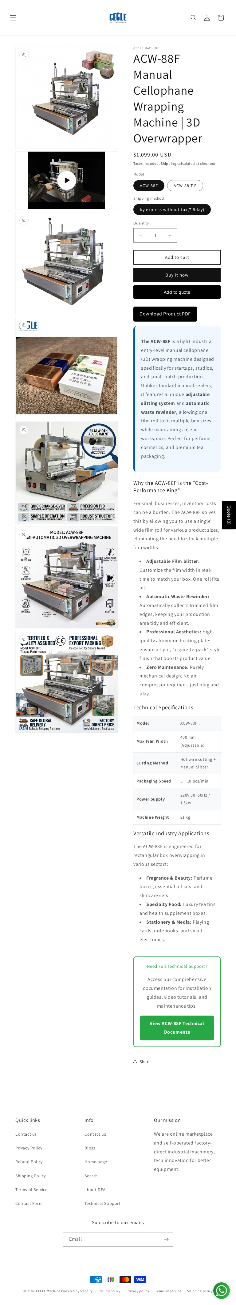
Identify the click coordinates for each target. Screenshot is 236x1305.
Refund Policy (29, 1161)
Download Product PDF (165, 314)
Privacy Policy (28, 1148)
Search (91, 1176)
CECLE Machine (48, 1291)
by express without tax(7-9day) (172, 209)
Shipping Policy (30, 1176)
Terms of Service (31, 1189)
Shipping (168, 163)
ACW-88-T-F (185, 185)
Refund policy (109, 1291)
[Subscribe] (166, 1239)
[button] (13, 18)
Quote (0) (229, 515)
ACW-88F (149, 185)
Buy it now (177, 275)
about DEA (95, 1189)
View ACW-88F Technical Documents (177, 1027)
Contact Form (29, 1203)
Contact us (26, 1134)
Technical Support (102, 1203)
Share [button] (145, 1061)
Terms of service (168, 1291)
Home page (96, 1161)
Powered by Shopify (77, 1291)
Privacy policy (138, 1291)
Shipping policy (200, 1291)
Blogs (90, 1148)
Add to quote (177, 292)
